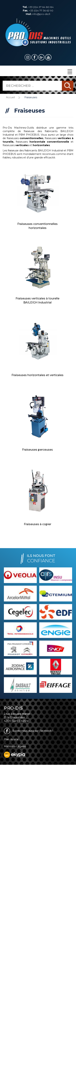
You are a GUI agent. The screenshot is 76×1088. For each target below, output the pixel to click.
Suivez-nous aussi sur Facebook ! (32, 730)
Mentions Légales (15, 746)
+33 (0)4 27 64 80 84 (38, 7)
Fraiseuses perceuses (37, 449)
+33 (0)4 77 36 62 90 (38, 10)
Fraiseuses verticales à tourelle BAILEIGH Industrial (37, 300)
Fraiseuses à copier (37, 524)
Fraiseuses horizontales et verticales (37, 375)
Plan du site (11, 739)
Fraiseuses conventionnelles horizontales (37, 226)
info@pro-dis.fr (38, 14)
